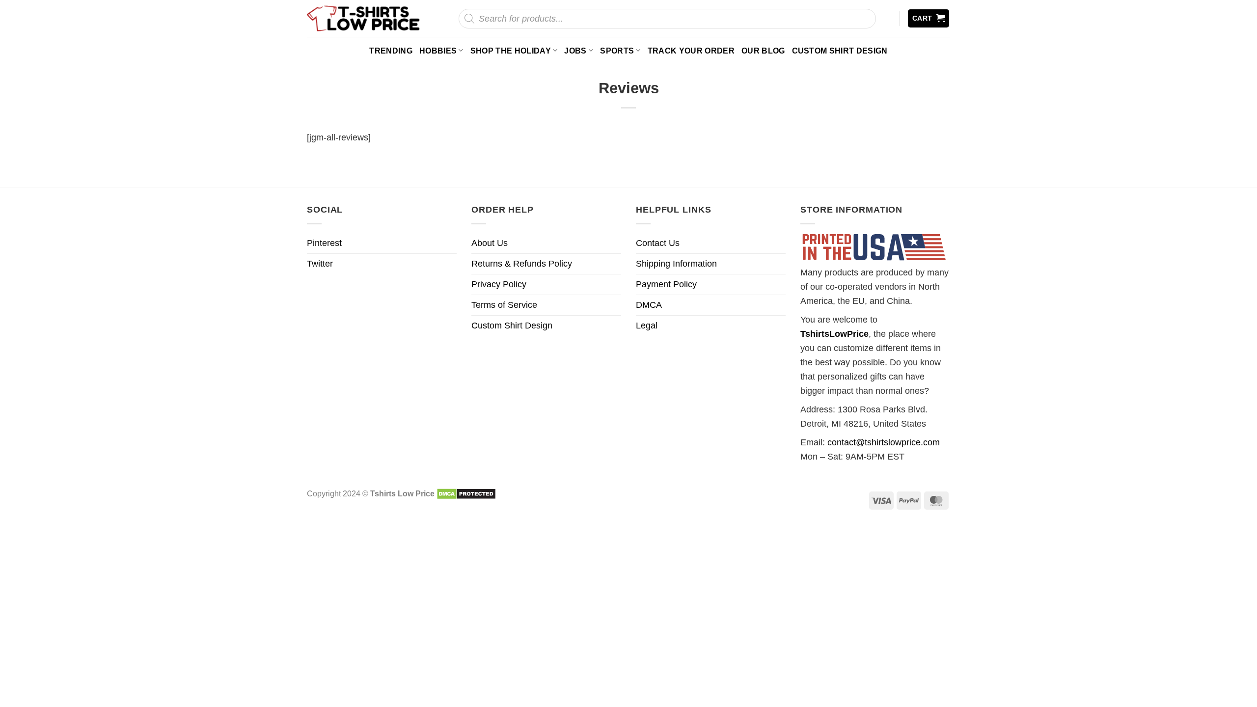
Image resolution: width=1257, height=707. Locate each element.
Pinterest (324, 243)
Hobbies (438, 50)
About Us (489, 243)
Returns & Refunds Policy (521, 264)
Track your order (691, 50)
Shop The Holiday (510, 50)
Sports (617, 50)
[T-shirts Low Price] (364, 18)
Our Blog (763, 50)
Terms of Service (504, 305)
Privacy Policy (498, 284)
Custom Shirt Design (840, 50)
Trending (390, 50)
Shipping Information (676, 264)
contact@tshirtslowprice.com (883, 442)
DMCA (649, 305)
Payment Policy (666, 284)
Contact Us (658, 243)
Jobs (575, 50)
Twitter (320, 264)
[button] (929, 18)
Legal (646, 325)
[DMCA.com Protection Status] (466, 493)
